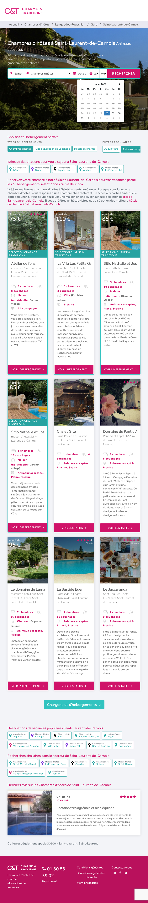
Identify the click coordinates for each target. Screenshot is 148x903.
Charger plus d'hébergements (72, 704)
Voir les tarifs (73, 527)
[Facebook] (120, 873)
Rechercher (123, 73)
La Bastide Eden (70, 589)
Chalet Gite (66, 431)
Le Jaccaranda (115, 589)
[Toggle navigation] (140, 8)
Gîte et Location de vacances (52, 148)
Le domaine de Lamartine (32, 589)
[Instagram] (114, 873)
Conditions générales (90, 867)
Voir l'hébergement (27, 369)
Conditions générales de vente (91, 875)
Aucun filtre (111, 148)
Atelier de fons (23, 263)
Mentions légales (87, 882)
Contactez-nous (122, 867)
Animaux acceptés (134, 149)
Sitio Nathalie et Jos (120, 263)
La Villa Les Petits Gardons (79, 263)
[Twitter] (126, 873)
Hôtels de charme (84, 148)
